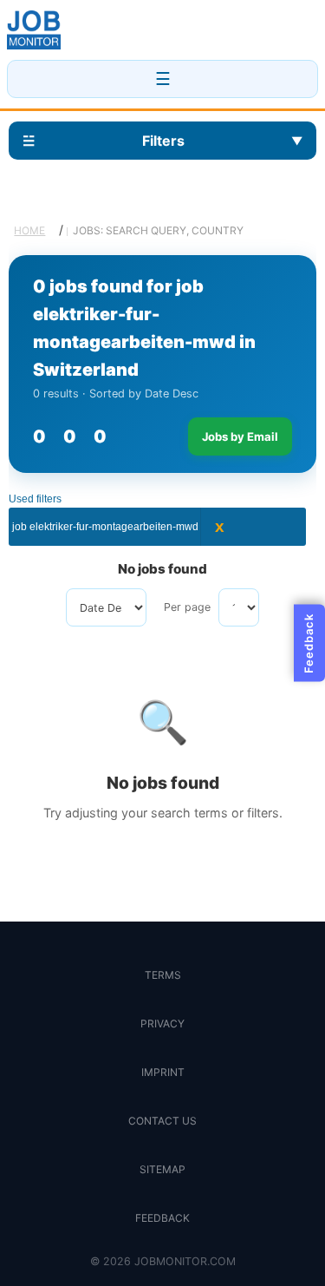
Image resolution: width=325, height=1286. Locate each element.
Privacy (162, 1023)
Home (29, 230)
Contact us (162, 1120)
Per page (187, 606)
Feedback (162, 1217)
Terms (163, 974)
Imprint (163, 1072)
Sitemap (162, 1169)
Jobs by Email (240, 436)
